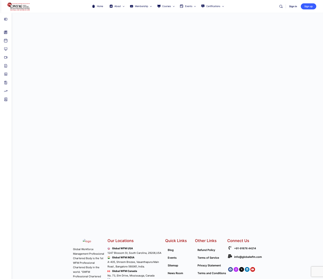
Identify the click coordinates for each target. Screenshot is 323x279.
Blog (171, 250)
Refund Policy (206, 250)
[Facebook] (230, 269)
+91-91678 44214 (245, 248)
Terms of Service (208, 257)
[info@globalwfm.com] (230, 256)
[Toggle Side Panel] (6, 19)
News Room (175, 273)
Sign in (293, 6)
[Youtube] (252, 269)
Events (172, 257)
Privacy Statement (209, 265)
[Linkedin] (247, 269)
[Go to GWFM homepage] (19, 6)
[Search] (281, 6)
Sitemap (173, 265)
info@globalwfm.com (248, 257)
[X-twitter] (241, 269)
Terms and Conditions (212, 273)
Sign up (308, 6)
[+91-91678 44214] (230, 248)
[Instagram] (236, 269)
